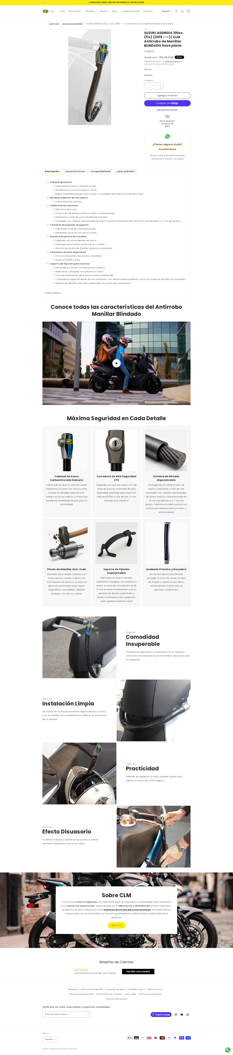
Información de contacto (109, 994)
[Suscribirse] (88, 1014)
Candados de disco (115, 989)
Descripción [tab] (52, 171)
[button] (75, 11)
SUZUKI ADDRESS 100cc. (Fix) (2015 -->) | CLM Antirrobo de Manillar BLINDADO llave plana (129, 24)
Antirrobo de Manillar (73, 24)
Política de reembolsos (150, 994)
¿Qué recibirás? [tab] (125, 171)
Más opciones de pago (167, 110)
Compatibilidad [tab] (100, 171)
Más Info (116, 925)
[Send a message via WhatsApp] (228, 1050)
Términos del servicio (116, 999)
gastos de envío (172, 61)
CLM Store (54, 24)
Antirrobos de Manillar (92, 989)
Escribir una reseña (138, 971)
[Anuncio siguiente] (190, 2)
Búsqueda (73, 989)
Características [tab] (75, 171)
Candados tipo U (136, 989)
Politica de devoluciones (81, 994)
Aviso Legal (130, 994)
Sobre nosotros (155, 989)
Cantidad (148, 80)
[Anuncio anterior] (43, 2)
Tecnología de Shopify (67, 1049)
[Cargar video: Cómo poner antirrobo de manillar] (116, 363)
